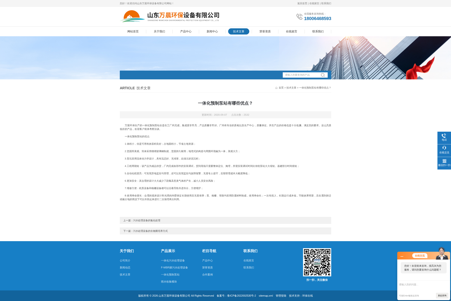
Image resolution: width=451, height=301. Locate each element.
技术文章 (238, 31)
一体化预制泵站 (170, 274)
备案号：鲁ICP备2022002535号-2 (236, 295)
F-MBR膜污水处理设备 (174, 267)
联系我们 (326, 3)
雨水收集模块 (169, 281)
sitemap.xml (266, 295)
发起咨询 (442, 295)
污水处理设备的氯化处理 (146, 220)
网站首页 (133, 31)
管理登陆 (281, 295)
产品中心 (185, 31)
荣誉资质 (265, 31)
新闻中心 (212, 31)
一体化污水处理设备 (173, 260)
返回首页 (302, 3)
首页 (281, 87)
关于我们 (159, 31)
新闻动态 (125, 267)
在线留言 (314, 3)
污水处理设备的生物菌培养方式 (150, 231)
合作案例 (207, 274)
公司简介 (125, 260)
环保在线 (307, 295)
